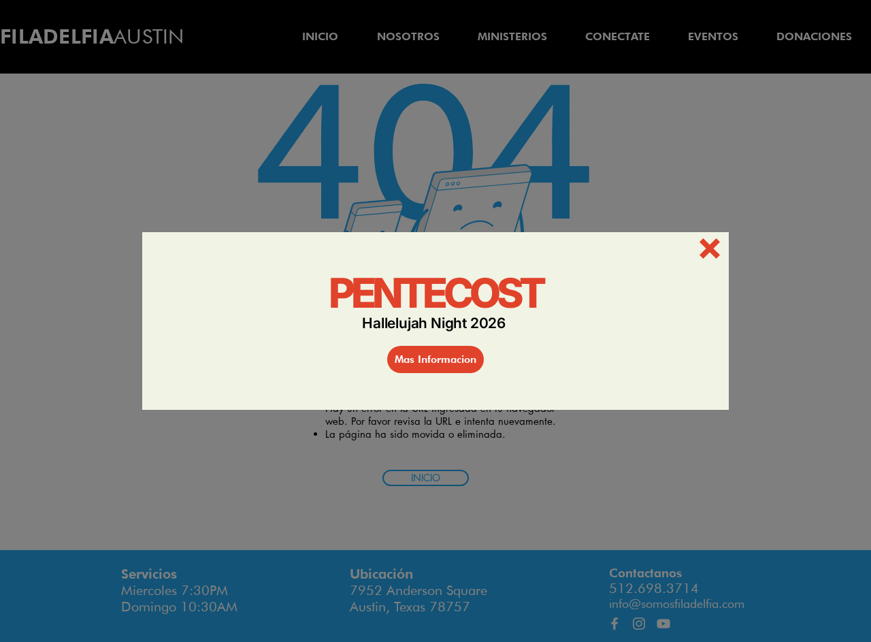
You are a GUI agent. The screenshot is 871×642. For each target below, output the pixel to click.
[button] (710, 248)
